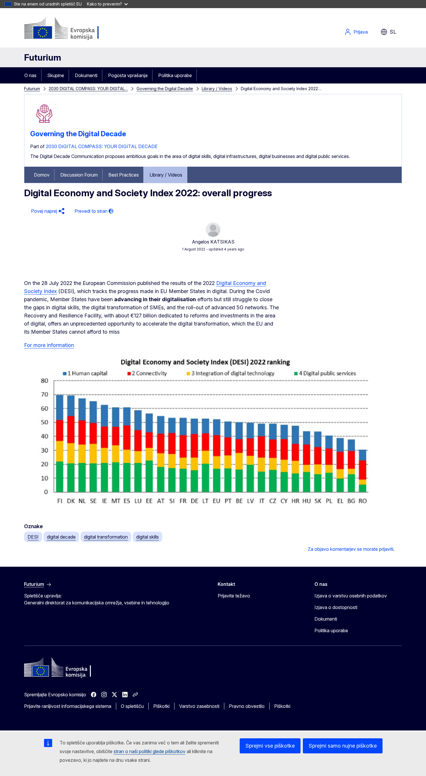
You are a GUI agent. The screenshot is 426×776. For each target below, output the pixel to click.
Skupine (55, 75)
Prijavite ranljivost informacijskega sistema (67, 706)
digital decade (61, 537)
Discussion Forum (79, 175)
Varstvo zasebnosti (199, 706)
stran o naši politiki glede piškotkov (149, 751)
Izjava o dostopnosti (335, 607)
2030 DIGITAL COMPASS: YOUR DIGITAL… (88, 88)
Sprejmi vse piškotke (270, 746)
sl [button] (393, 32)
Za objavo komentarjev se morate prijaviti (350, 549)
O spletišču (132, 706)
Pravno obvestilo (247, 706)
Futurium (42, 57)
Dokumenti (86, 75)
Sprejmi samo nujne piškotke (343, 746)
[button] (47, 211)
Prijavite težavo (234, 596)
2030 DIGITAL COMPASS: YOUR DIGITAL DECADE (102, 146)
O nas (30, 75)
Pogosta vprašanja (128, 75)
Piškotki (161, 706)
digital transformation (106, 537)
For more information (49, 345)
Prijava (361, 32)
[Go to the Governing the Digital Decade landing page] (44, 127)
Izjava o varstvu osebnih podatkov (350, 596)
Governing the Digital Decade (164, 88)
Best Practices (123, 175)
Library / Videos (217, 88)
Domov (42, 175)
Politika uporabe (175, 75)
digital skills (147, 537)
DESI (33, 537)
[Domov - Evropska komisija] (71, 29)
